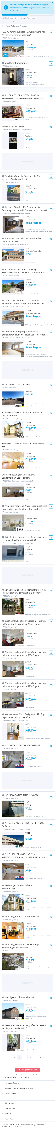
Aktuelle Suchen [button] (10, 1093)
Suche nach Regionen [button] (12, 1083)
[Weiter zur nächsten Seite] (40, 1057)
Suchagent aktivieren (29, 1069)
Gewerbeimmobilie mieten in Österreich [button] (19, 1088)
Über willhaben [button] (10, 1103)
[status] (27, 7)
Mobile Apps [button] (9, 1119)
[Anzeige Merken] (51, 32)
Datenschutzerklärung (28, 1125)
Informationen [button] (10, 1108)
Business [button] (8, 1114)
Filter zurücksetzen (9, 22)
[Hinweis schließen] (52, 2)
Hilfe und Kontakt (8, 1125)
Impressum (41, 1125)
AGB (17, 1125)
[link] (14, 1057)
